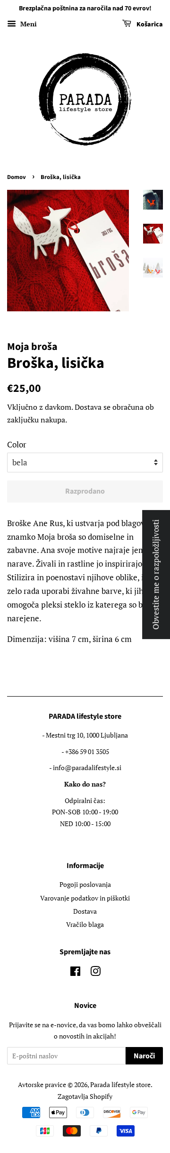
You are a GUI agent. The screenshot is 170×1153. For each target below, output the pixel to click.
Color (16, 444)
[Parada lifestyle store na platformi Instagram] (95, 972)
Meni (27, 23)
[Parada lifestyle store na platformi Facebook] (75, 972)
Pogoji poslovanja (85, 884)
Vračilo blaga (85, 924)
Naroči (144, 1056)
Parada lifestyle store (120, 1084)
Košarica (149, 24)
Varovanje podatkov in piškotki (85, 897)
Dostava (88, 407)
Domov (16, 177)
